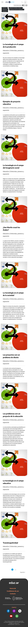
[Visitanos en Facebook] (8, 611)
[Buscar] (22, 2)
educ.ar (7, 621)
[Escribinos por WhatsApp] (16, 616)
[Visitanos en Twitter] (19, 611)
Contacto (13, 593)
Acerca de (13, 588)
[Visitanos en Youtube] (11, 616)
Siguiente (23, 572)
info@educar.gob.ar (17, 624)
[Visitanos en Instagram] (14, 611)
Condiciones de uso (13, 591)
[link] (25, 2)
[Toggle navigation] (1, 0)
